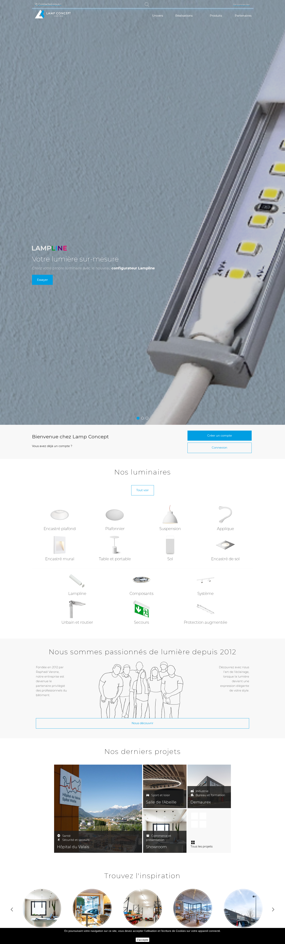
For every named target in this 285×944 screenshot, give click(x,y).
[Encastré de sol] (225, 545)
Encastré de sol (225, 559)
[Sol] (170, 545)
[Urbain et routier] (77, 609)
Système (205, 593)
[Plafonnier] (115, 514)
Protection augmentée (205, 622)
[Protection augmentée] (206, 609)
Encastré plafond (60, 528)
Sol (170, 559)
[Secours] (141, 609)
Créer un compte (219, 435)
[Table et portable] (115, 545)
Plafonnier (115, 528)
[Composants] (141, 580)
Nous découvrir (142, 723)
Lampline (77, 593)
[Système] (206, 580)
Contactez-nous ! (49, 4)
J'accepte (142, 939)
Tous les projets (201, 846)
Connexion (219, 447)
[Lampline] (77, 580)
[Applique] (225, 514)
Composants (141, 593)
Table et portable (115, 559)
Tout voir (142, 490)
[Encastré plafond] (59, 514)
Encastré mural (59, 559)
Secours (141, 622)
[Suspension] (170, 514)
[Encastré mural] (59, 545)
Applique (225, 528)
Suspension (170, 528)
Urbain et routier (77, 622)
